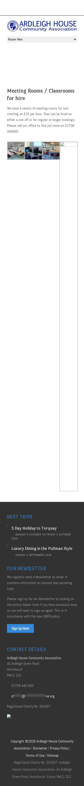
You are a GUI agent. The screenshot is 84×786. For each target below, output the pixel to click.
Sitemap (53, 755)
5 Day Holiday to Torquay (34, 528)
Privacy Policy (59, 748)
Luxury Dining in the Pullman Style (42, 548)
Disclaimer (40, 748)
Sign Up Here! (20, 628)
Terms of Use (35, 755)
